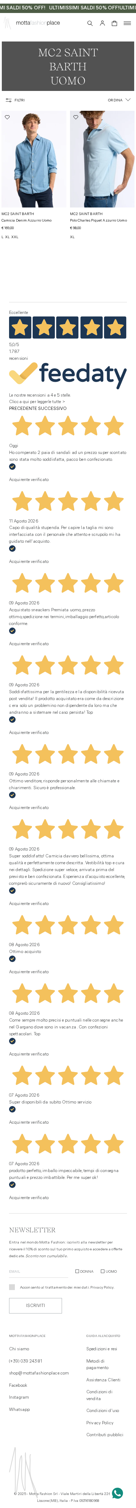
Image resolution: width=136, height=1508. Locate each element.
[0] (114, 23)
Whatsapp (19, 1410)
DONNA (87, 1272)
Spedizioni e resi (101, 1349)
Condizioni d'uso (102, 1411)
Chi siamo (19, 1349)
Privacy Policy (102, 1288)
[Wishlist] (77, 23)
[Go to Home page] (7, 24)
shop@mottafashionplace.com (39, 1373)
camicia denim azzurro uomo (26, 221)
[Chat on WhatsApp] (117, 1493)
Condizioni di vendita (99, 1395)
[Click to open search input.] (90, 23)
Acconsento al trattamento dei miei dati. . (67, 1288)
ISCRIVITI (35, 1306)
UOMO (111, 1272)
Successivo (52, 409)
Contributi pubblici (104, 1435)
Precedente (23, 409)
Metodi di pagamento (97, 1364)
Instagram (19, 1397)
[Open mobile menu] (127, 23)
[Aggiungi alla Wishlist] (8, 117)
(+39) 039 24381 (25, 1361)
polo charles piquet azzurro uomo (98, 221)
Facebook (18, 1386)
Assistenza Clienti (103, 1380)
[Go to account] (102, 23)
